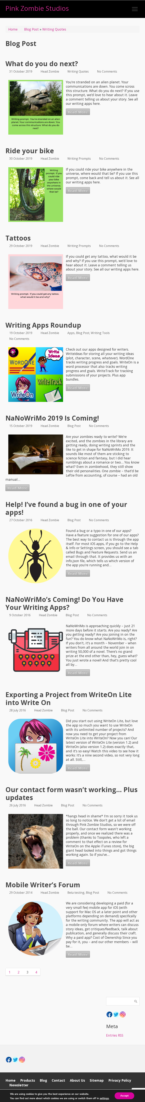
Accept (124, 1095)
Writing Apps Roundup (43, 325)
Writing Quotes (54, 29)
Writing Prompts (79, 158)
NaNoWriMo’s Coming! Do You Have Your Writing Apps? (64, 603)
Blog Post (31, 29)
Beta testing (75, 892)
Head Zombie (50, 71)
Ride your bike (29, 150)
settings (104, 1098)
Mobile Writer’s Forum (42, 884)
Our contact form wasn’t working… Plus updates (71, 793)
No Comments (107, 71)
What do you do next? (41, 63)
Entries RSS (114, 1035)
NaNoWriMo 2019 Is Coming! (52, 418)
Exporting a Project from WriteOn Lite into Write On (68, 698)
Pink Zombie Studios (37, 8)
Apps (71, 333)
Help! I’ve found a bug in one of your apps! (66, 508)
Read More (78, 112)
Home (13, 29)
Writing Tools (100, 333)
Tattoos (18, 238)
